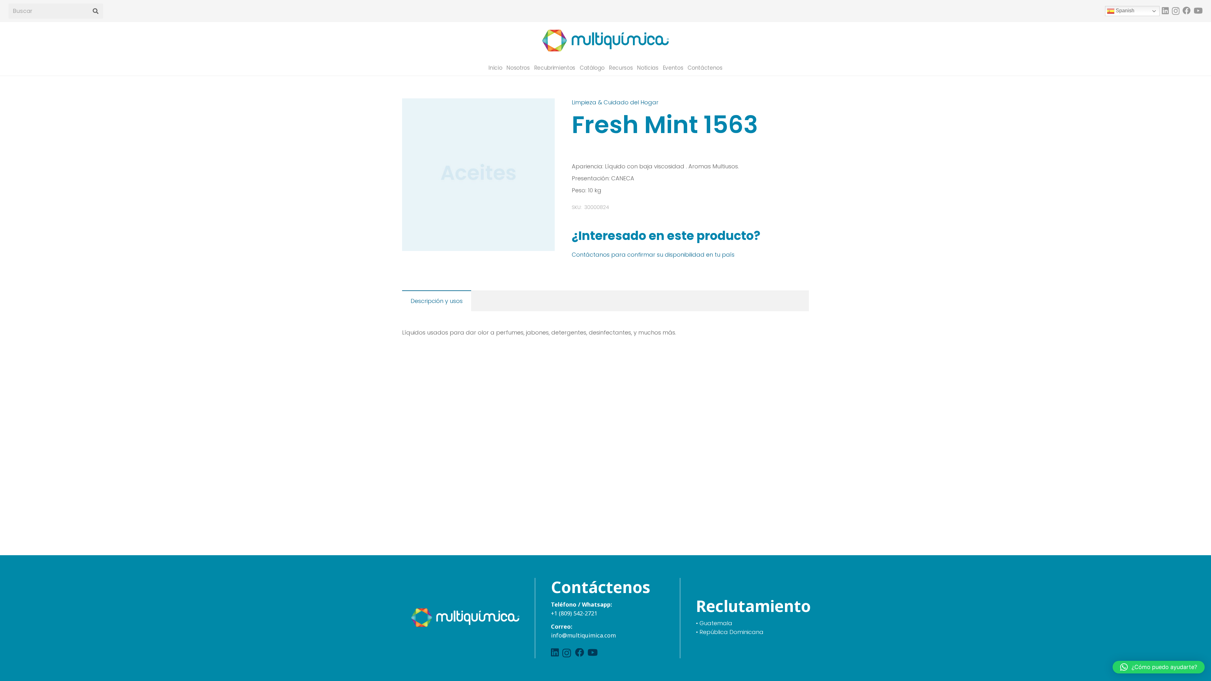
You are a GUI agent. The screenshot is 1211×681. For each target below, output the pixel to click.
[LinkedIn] (1165, 11)
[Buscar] (95, 11)
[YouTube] (1198, 11)
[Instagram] (1175, 11)
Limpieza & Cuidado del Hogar (615, 102)
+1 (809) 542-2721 (574, 613)
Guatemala (715, 623)
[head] (605, 41)
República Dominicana (731, 632)
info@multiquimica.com (583, 635)
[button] (543, 109)
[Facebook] (1187, 11)
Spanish (1124, 10)
